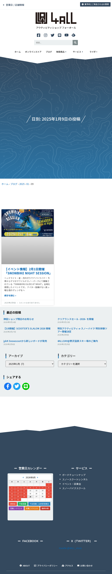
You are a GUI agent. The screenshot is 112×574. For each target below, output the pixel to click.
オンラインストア (33, 51)
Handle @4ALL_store (70, 548)
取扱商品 (60, 51)
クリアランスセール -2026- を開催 (75, 319)
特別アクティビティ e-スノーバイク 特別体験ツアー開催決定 (82, 330)
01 (27, 184)
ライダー (94, 51)
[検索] (75, 42)
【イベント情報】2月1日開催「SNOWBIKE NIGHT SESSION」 (28, 271)
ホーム (18, 51)
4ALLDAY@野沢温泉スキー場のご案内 (77, 341)
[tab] (39, 5)
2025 (21, 184)
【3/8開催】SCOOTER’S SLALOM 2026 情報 (27, 328)
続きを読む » (10, 295)
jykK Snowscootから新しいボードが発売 (25, 341)
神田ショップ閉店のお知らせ (19, 319)
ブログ (49, 51)
